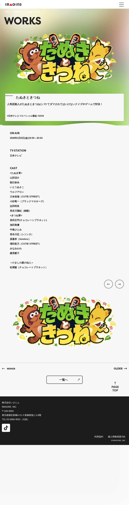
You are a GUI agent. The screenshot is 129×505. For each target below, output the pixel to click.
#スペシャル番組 (28, 116)
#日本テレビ (13, 116)
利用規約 (98, 436)
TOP (7, 12)
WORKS (18, 12)
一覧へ (63, 379)
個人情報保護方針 (117, 436)
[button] (118, 285)
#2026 (41, 116)
